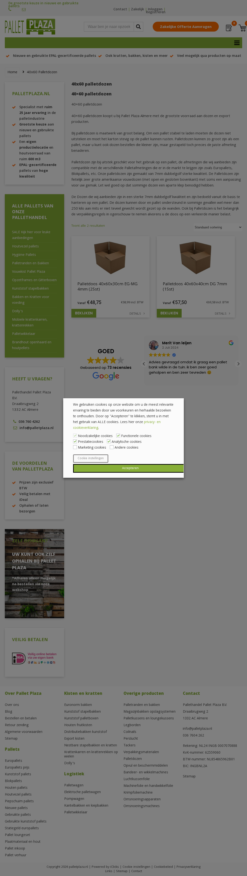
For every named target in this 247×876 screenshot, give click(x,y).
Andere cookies (126, 448)
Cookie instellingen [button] (91, 458)
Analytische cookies (127, 442)
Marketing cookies (92, 448)
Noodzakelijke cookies (95, 436)
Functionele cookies (136, 436)
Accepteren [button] (130, 468)
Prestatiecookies (90, 442)
